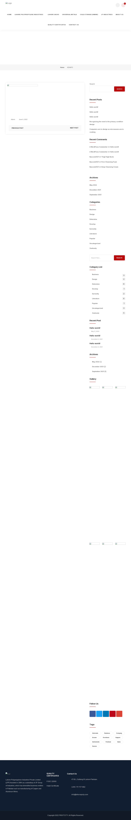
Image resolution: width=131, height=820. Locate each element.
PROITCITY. (63, 815)
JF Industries (107, 14)
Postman (108, 742)
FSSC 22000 (51, 781)
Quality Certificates (57, 25)
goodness (106, 737)
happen (117, 737)
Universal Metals (69, 14)
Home (9, 14)
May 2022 (93, 185)
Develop (92, 224)
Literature (93, 234)
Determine (93, 219)
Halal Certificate (53, 786)
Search (92, 84)
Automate (95, 733)
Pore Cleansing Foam (109, 162)
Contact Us (74, 25)
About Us (119, 14)
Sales (119, 742)
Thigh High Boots (107, 157)
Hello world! (94, 107)
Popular (92, 238)
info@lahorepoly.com (79, 794)
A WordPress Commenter (99, 147)
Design (92, 214)
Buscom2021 (94, 157)
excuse (94, 737)
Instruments (95, 742)
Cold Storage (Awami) (89, 14)
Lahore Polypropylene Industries (29, 14)
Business (93, 209)
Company (119, 733)
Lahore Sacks (53, 14)
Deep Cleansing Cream (109, 167)
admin (13, 119)
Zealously (93, 248)
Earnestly (93, 229)
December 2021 (95, 190)
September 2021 (95, 195)
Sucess (94, 746)
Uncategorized (95, 243)
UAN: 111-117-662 (78, 787)
